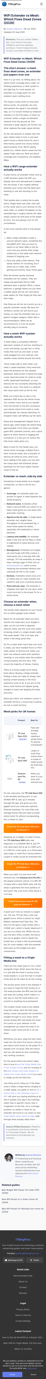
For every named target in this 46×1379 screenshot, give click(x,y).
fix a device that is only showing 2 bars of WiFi (22, 1093)
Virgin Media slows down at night (19, 1116)
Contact (23, 1287)
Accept (12, 1374)
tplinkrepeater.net (15, 565)
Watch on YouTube (23, 1349)
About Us (23, 1281)
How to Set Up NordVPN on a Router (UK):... (23, 1337)
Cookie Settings (23, 1321)
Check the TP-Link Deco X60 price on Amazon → (23, 865)
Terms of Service (23, 1315)
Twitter (36, 1260)
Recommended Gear (23, 1275)
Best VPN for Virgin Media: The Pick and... (23, 1343)
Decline (33, 1374)
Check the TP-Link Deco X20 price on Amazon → (23, 828)
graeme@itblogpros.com (27, 1253)
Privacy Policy (23, 1309)
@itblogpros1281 (15, 1260)
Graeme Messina (14, 29)
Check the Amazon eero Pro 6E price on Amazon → (23, 903)
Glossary (23, 1293)
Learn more (32, 1368)
